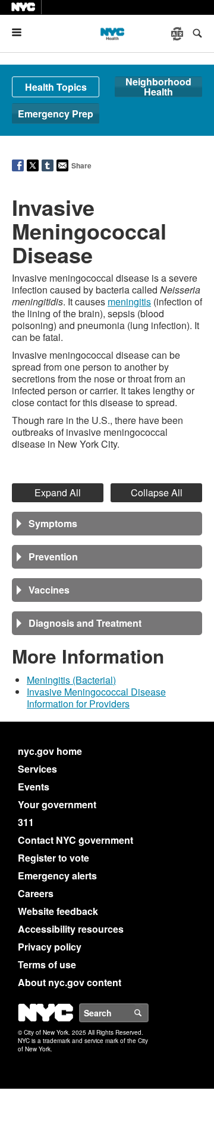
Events (33, 786)
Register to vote (53, 858)
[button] (107, 523)
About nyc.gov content (69, 982)
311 (26, 822)
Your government (57, 804)
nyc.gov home (50, 751)
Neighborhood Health (158, 86)
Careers (36, 893)
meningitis (129, 301)
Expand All (57, 492)
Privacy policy (49, 947)
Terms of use (47, 964)
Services (37, 769)
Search (148, 1013)
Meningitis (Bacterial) (71, 680)
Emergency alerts (57, 875)
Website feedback (58, 911)
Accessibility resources (71, 929)
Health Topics (56, 87)
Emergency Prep (55, 113)
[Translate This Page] (178, 33)
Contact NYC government (75, 840)
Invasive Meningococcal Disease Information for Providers (96, 697)
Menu (21, 32)
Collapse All (156, 492)
